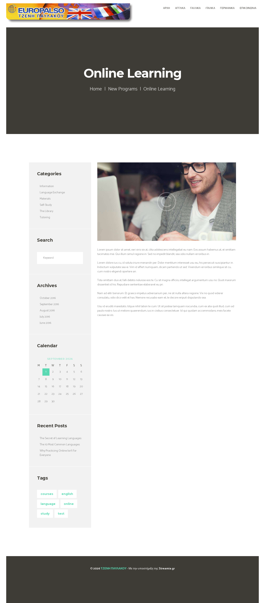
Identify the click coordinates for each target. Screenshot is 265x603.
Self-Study (46, 205)
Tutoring (45, 217)
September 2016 (49, 304)
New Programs (122, 89)
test (61, 513)
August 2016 (47, 310)
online (69, 504)
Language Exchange (52, 192)
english (67, 494)
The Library (46, 211)
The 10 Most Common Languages (60, 444)
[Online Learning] (166, 201)
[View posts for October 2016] (38, 359)
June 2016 (45, 323)
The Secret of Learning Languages (60, 438)
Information (47, 186)
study (45, 513)
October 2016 (48, 298)
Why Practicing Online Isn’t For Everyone (58, 453)
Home (96, 89)
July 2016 (45, 316)
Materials (45, 198)
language (48, 504)
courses (47, 494)
